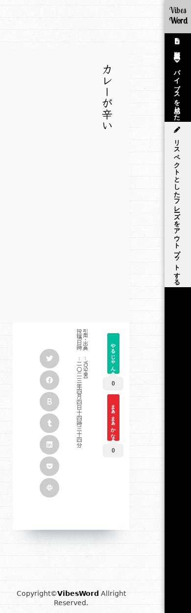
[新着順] (178, 42)
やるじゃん (113, 354)
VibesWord (78, 593)
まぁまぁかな (113, 418)
